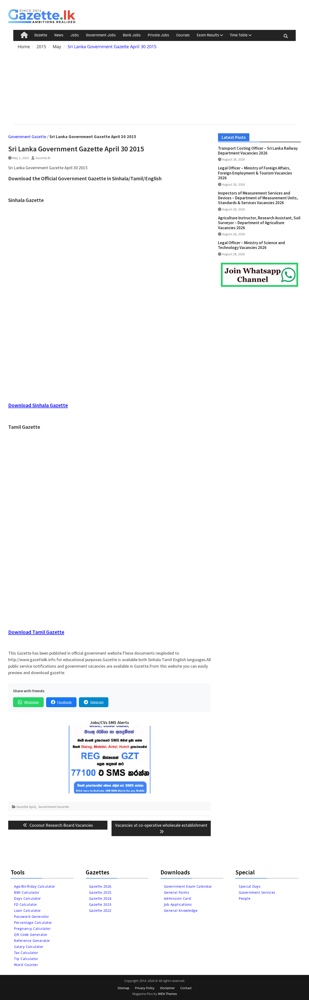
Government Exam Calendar (188, 886)
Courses (183, 35)
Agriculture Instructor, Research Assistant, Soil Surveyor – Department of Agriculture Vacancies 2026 (259, 222)
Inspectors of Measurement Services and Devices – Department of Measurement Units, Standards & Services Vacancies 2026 (258, 198)
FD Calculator (25, 904)
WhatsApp (31, 702)
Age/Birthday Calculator (34, 886)
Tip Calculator (26, 958)
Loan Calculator (27, 910)
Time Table (238, 35)
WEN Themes (167, 994)
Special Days (249, 886)
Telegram (97, 702)
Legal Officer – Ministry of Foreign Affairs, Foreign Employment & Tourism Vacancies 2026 (255, 173)
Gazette (40, 35)
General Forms (176, 892)
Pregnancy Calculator (32, 928)
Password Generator (31, 916)
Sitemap (123, 988)
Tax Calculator (26, 952)
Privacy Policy (144, 988)
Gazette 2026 (100, 886)
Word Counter (26, 964)
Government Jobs (101, 35)
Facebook (64, 702)
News (58, 35)
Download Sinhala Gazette (38, 405)
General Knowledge (181, 910)
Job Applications (178, 904)
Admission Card (177, 898)
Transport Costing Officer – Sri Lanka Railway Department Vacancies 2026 (258, 151)
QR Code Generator (31, 934)
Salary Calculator (28, 946)
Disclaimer (167, 988)
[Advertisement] (155, 86)
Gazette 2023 (100, 904)
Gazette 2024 (100, 898)
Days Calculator (27, 898)
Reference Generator (32, 940)
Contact (186, 988)
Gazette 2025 (100, 892)
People (244, 898)
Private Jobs (158, 35)
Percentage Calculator (33, 922)
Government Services (257, 892)
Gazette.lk (42, 158)
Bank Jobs (131, 35)
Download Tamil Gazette (36, 632)
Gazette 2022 (100, 910)
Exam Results (208, 35)
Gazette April (25, 807)
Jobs (74, 35)
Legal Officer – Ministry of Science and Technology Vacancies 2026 (251, 245)
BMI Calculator (26, 892)
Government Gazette (27, 136)
